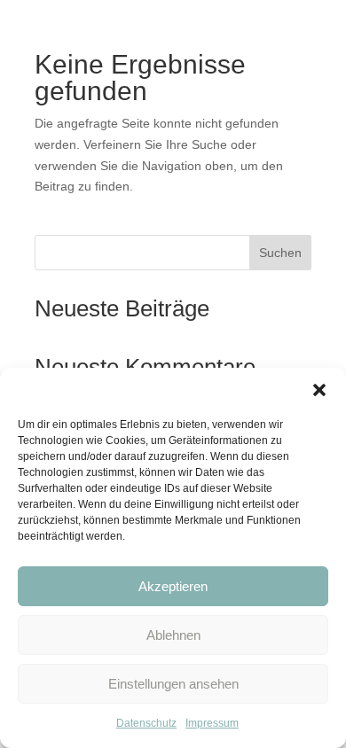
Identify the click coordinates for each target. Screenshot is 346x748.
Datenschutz (146, 723)
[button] (319, 390)
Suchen (280, 252)
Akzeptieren (173, 586)
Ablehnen (173, 635)
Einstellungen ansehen (173, 683)
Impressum (212, 723)
